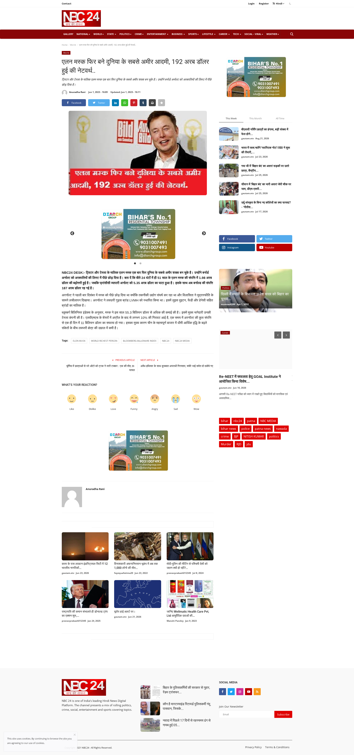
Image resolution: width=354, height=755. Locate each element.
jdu (249, 444)
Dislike (92, 409)
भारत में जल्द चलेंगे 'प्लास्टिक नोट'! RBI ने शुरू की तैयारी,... (265, 150)
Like (72, 409)
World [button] (97, 34)
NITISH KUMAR (254, 436)
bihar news (228, 429)
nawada (281, 429)
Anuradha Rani (77, 92)
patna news (263, 429)
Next (203, 233)
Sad (176, 409)
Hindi (278, 3)
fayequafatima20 (123, 573)
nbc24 (237, 421)
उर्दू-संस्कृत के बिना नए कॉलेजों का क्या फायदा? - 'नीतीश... (266, 205)
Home (64, 44)
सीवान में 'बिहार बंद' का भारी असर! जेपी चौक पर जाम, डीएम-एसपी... (266, 186)
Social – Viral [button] (252, 34)
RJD (239, 444)
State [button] (110, 34)
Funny (134, 409)
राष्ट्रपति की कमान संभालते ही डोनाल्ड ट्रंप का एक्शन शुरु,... (85, 613)
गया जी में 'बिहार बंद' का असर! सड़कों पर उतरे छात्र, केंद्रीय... (265, 168)
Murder (226, 444)
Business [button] (177, 34)
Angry (155, 409)
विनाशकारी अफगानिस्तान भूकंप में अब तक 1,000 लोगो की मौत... (136, 566)
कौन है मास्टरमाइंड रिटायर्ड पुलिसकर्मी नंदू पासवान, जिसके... (186, 706)
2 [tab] (140, 263)
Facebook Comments (76, 636)
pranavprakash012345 (179, 573)
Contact (66, 3)
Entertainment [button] (156, 34)
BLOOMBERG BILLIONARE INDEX (139, 340)
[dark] (290, 3)
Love (113, 409)
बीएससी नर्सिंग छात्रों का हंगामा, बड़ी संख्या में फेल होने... (264, 132)
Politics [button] (124, 34)
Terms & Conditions (277, 747)
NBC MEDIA (268, 421)
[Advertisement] (225, 18)
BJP (236, 436)
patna (251, 421)
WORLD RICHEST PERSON (104, 340)
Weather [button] (271, 34)
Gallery (68, 34)
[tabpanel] (137, 233)
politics (274, 436)
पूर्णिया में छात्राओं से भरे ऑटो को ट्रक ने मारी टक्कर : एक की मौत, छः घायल (100, 368)
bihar (224, 421)
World (73, 44)
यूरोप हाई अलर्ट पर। (125, 611)
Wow (196, 409)
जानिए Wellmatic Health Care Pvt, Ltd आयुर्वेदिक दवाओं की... (188, 613)
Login (251, 3)
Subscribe (283, 714)
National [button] (82, 34)
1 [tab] (135, 263)
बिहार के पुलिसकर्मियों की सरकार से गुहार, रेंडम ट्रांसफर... (186, 690)
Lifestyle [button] (208, 34)
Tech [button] (236, 34)
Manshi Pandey (175, 620)
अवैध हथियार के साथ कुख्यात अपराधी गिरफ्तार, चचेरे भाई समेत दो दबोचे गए (176, 366)
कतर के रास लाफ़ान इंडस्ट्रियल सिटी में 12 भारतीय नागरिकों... (85, 566)
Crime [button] (138, 34)
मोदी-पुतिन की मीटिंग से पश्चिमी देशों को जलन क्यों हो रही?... (187, 566)
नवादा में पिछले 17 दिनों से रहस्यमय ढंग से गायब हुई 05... (187, 722)
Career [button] (223, 34)
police (245, 429)
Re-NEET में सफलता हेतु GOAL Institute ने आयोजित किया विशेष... (250, 379)
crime (225, 436)
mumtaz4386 (228, 304)
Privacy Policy (253, 747)
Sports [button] (192, 34)
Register (264, 3)
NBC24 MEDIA (182, 340)
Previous (72, 233)
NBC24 (165, 340)
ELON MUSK (79, 340)
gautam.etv (68, 573)
